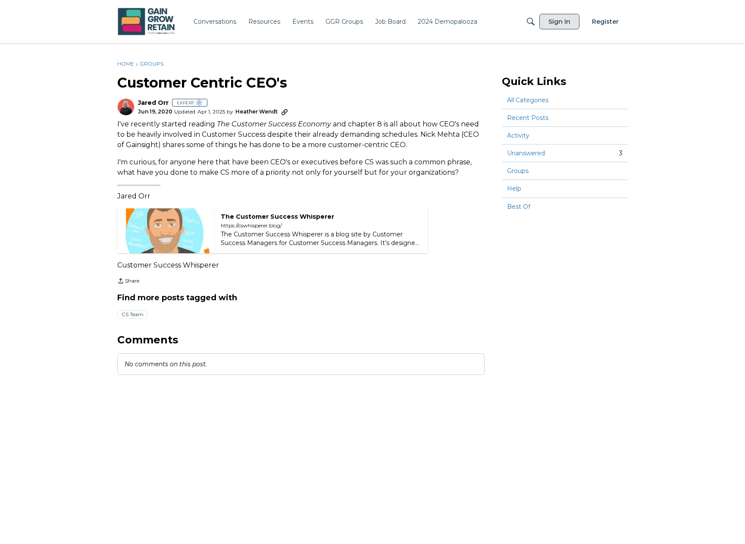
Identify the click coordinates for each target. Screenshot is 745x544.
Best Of (518, 207)
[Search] (530, 21)
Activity (518, 135)
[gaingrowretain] (147, 21)
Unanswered (565, 153)
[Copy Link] (284, 112)
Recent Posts (527, 118)
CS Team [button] (133, 314)
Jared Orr (153, 103)
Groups (518, 171)
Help (514, 189)
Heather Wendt (256, 111)
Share (128, 281)
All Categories (527, 100)
